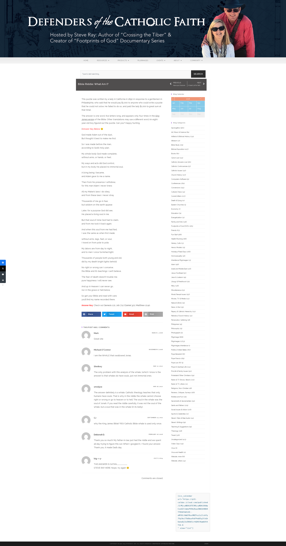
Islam (173, 264)
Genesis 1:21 (109, 305)
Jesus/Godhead (177, 273)
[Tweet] (3, 268)
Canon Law (175, 158)
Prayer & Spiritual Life (179, 367)
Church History (176, 175)
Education (174, 213)
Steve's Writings (177, 422)
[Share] (3, 263)
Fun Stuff (174, 235)
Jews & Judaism (177, 277)
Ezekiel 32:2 (129, 305)
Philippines (175, 324)
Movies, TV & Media (178, 299)
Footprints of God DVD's (180, 226)
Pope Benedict (176, 354)
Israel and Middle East (179, 269)
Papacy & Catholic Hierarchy (181, 311)
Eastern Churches (177, 205)
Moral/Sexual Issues (178, 294)
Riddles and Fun (177, 397)
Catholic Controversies (179, 166)
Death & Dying (176, 200)
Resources (102, 60)
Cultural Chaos (176, 192)
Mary (173, 286)
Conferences (176, 183)
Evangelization (176, 217)
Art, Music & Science (178, 132)
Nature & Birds (176, 303)
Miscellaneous (176, 290)
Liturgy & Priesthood (178, 281)
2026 (188, 99)
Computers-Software (178, 179)
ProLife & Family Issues (179, 371)
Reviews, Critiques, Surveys (181, 392)
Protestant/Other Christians (181, 375)
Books (173, 153)
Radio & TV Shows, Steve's (181, 380)
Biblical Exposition (177, 149)
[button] (91, 314)
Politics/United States (179, 350)
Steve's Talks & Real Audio (180, 418)
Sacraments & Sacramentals (181, 401)
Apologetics (175, 128)
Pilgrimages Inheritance (179, 345)
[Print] (3, 280)
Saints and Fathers (177, 405)
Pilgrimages (143, 60)
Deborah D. (99, 434)
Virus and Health (177, 452)
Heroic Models (176, 247)
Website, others (177, 461)
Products (122, 60)
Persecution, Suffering (179, 320)
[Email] (3, 274)
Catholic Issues (176, 170)
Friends (174, 230)
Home (86, 60)
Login (206, 543)
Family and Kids (177, 222)
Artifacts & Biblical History (180, 136)
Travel (173, 435)
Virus (173, 448)
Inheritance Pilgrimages (179, 260)
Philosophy (175, 328)
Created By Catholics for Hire (163, 543)
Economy (174, 209)
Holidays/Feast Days (178, 252)
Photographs (176, 333)
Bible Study (175, 145)
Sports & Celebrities (178, 414)
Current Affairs (176, 196)
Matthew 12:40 (143, 305)
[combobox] (135, 74)
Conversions (175, 188)
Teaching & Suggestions (180, 427)
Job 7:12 (120, 305)
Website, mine (176, 456)
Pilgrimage (175, 337)
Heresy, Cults (176, 243)
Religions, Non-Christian (180, 388)
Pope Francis (176, 358)
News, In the (175, 307)
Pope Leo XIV (176, 363)
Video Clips (175, 444)
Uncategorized (176, 439)
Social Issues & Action (179, 410)
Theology (174, 431)
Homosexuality (176, 256)
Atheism (174, 141)
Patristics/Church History (180, 316)
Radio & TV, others (178, 384)
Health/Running (177, 239)
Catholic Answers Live (179, 162)
